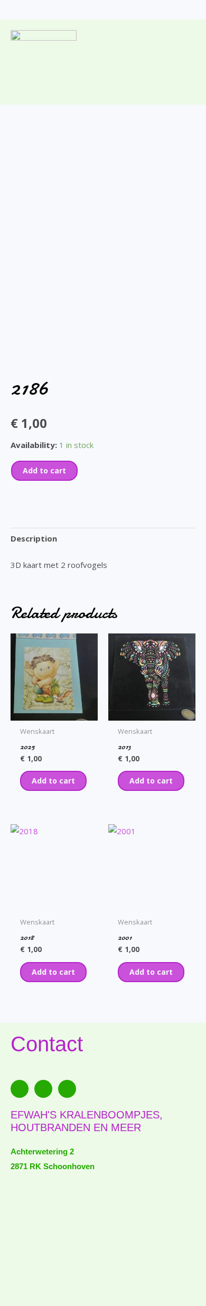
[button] (103, 83)
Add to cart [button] (53, 781)
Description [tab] (34, 538)
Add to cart (44, 470)
